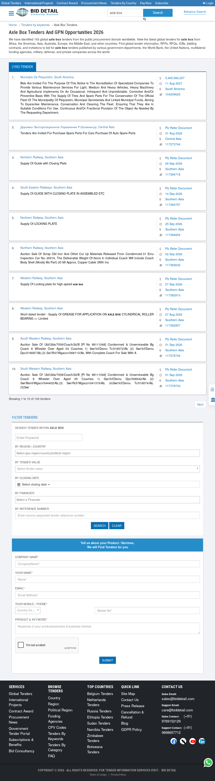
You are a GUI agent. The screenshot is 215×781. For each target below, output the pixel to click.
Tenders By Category (57, 747)
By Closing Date (27, 478)
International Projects (39, 3)
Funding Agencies (55, 718)
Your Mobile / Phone (31, 604)
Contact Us (130, 699)
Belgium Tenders (100, 693)
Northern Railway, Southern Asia (41, 157)
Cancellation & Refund (132, 714)
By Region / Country (30, 446)
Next (200, 404)
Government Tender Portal (19, 731)
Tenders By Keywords (57, 736)
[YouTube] (192, 741)
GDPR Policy (131, 729)
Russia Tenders (99, 710)
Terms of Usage (97, 774)
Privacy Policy (118, 774)
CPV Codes (57, 727)
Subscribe (161, 3)
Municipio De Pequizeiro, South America (47, 77)
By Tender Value (27, 462)
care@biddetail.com (177, 709)
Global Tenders (11, 3)
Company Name (27, 557)
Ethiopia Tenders (100, 717)
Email (20, 588)
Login (210, 3)
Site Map (128, 693)
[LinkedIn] (202, 741)
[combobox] (107, 453)
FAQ (51, 755)
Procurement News (94, 3)
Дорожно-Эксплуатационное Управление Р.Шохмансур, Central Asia (67, 127)
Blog (124, 723)
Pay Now (146, 3)
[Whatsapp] (208, 762)
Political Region (60, 709)
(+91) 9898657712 (177, 730)
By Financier (24, 493)
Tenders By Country (123, 3)
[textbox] (108, 453)
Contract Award (67, 3)
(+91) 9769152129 (177, 718)
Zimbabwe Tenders (95, 738)
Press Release (132, 705)
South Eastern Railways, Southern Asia (46, 187)
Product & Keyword (31, 619)
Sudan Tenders (98, 723)
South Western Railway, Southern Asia (45, 338)
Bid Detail (168, 770)
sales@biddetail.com (178, 698)
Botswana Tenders (94, 749)
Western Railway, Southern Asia (41, 278)
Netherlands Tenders (96, 702)
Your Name (24, 573)
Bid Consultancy (21, 750)
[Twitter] (183, 741)
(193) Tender (22, 67)
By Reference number (32, 509)
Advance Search (195, 12)
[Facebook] (173, 741)
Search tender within (39, 428)
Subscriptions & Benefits (21, 742)
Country (54, 697)
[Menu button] (12, 13)
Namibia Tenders (100, 729)
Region (53, 703)
